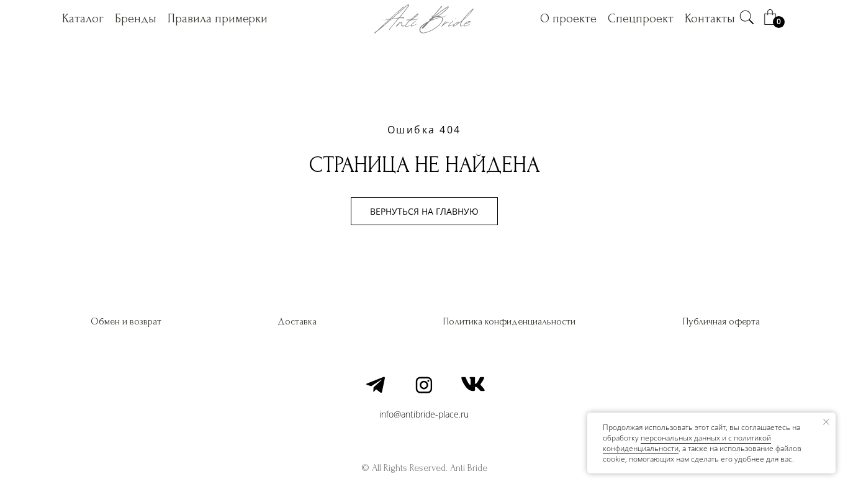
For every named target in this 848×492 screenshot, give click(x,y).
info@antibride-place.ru (424, 414)
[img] (746, 17)
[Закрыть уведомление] (826, 422)
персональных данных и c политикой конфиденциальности (687, 443)
